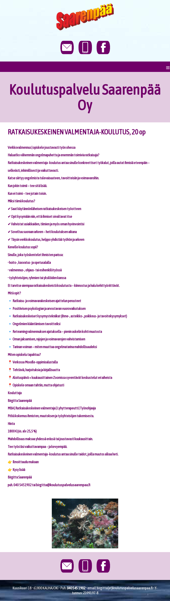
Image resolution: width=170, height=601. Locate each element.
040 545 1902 (76, 588)
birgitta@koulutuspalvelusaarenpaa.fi (63, 485)
